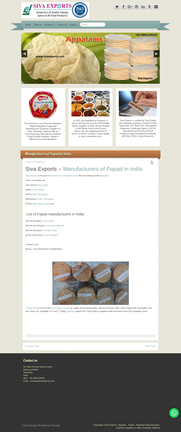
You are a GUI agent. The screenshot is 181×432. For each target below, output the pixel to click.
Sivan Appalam (51, 235)
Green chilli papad (45, 199)
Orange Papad (50, 230)
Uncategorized (38, 162)
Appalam (71, 311)
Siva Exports (31, 175)
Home (28, 24)
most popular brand (60, 308)
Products (49, 24)
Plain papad (42, 185)
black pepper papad (42, 203)
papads (105, 175)
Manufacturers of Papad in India (48, 153)
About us (38, 24)
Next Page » (151, 346)
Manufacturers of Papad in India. (63, 175)
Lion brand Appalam (55, 225)
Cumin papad (38, 189)
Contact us (62, 24)
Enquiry (73, 24)
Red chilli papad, (40, 194)
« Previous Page (31, 346)
